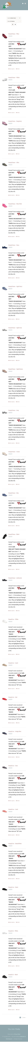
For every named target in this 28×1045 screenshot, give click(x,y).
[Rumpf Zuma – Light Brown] (4, 371)
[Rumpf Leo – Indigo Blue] (4, 733)
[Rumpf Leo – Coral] (4, 811)
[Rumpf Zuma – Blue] (4, 495)
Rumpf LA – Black (13, 974)
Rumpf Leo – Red (12, 697)
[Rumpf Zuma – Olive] (4, 164)
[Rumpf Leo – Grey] (4, 767)
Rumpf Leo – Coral (13, 809)
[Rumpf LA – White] (4, 933)
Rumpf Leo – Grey (13, 765)
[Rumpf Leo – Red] (4, 699)
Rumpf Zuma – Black (13, 534)
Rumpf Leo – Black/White (14, 843)
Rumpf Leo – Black (13, 887)
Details (18, 68)
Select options (12, 68)
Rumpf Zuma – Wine (13, 33)
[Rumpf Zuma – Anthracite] (4, 580)
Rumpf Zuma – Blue (13, 493)
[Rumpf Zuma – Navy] (4, 247)
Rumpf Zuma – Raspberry (15, 121)
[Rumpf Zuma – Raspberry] (4, 123)
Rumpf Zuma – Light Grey (15, 327)
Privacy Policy (17, 1034)
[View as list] (15, 24)
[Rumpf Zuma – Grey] (4, 412)
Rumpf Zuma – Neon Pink (15, 203)
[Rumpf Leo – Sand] (4, 665)
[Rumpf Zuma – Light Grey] (4, 330)
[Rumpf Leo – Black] (4, 889)
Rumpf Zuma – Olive (13, 162)
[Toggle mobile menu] (25, 3)
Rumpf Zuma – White (13, 77)
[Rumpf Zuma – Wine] (4, 36)
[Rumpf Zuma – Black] (4, 536)
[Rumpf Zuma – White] (4, 79)
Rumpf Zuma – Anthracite (15, 578)
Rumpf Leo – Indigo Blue (14, 731)
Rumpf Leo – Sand (13, 663)
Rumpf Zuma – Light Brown (15, 369)
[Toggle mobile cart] (22, 3)
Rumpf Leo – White (13, 619)
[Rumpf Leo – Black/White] (4, 845)
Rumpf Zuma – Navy (13, 245)
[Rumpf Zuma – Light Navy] (4, 288)
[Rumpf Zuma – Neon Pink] (4, 206)
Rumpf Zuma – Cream (14, 451)
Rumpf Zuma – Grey (13, 410)
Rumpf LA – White (13, 931)
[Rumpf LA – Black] (4, 976)
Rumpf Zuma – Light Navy (15, 286)
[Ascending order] (19, 18)
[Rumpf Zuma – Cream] (4, 453)
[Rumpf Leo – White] (4, 621)
